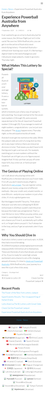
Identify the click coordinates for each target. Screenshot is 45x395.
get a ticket (16, 185)
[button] (42, 3)
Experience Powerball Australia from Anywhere (22, 312)
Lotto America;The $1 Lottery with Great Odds (21, 304)
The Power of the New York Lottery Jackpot (20, 292)
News (10, 9)
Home (4, 9)
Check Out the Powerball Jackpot (16, 308)
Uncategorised (14, 272)
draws (18, 130)
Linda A (21, 30)
